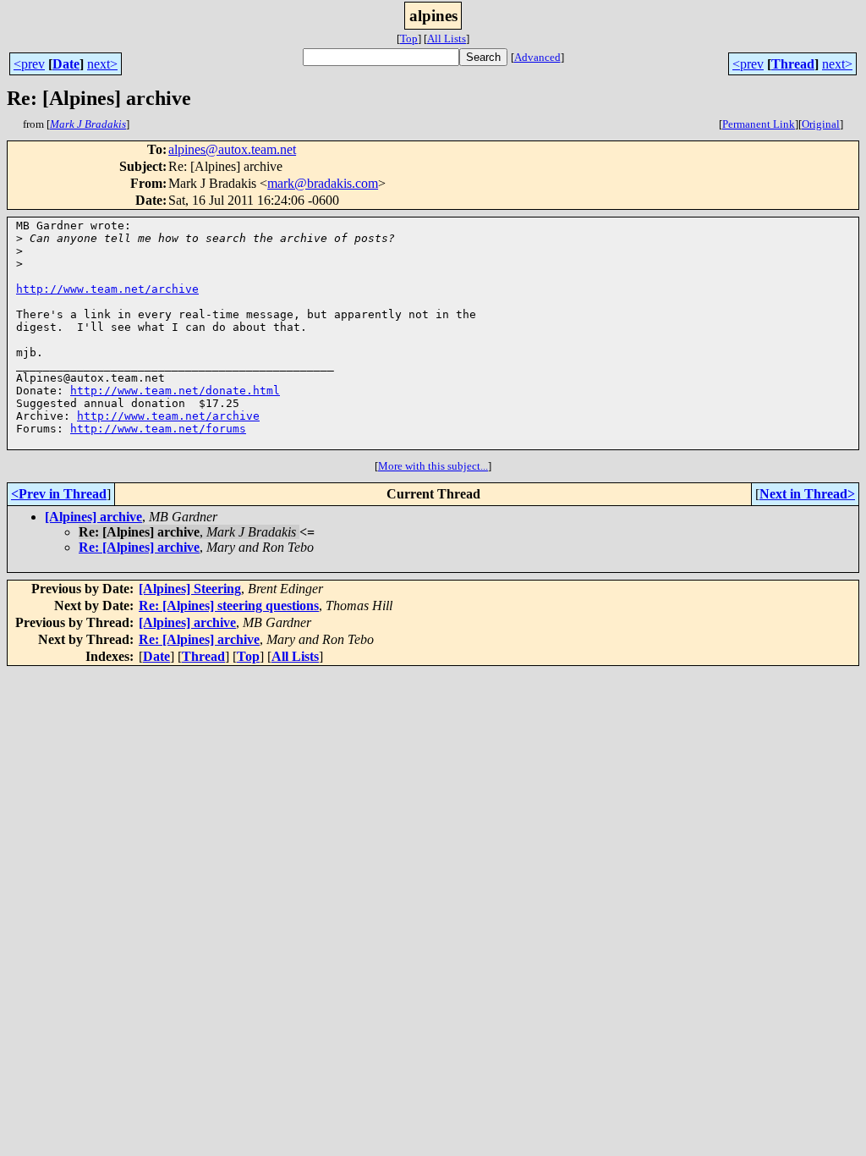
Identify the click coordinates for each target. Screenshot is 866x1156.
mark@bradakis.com (322, 183)
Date (65, 64)
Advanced (537, 57)
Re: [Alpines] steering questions (229, 605)
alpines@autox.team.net (232, 149)
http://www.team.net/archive (107, 289)
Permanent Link (758, 124)
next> (102, 64)
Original (821, 124)
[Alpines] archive (93, 516)
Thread (792, 64)
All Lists (446, 38)
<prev (29, 64)
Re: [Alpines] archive (139, 547)
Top (409, 38)
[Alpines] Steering (190, 588)
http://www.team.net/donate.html (175, 390)
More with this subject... (433, 466)
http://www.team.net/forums (158, 428)
